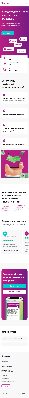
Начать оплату (7, 33)
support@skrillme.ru (23, 393)
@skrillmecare (5, 378)
